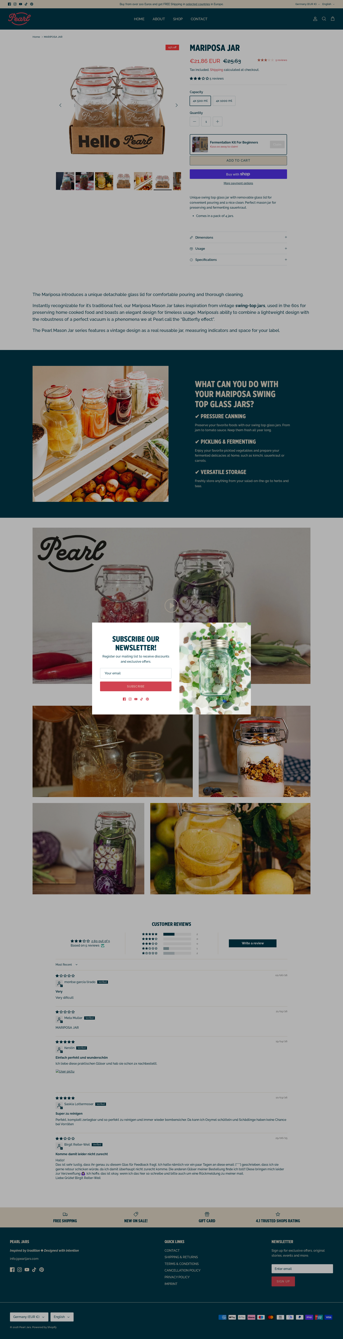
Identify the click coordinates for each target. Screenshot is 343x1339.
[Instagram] (130, 699)
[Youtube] (135, 699)
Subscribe (136, 686)
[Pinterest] (147, 699)
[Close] (246, 627)
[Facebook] (124, 699)
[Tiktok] (141, 699)
